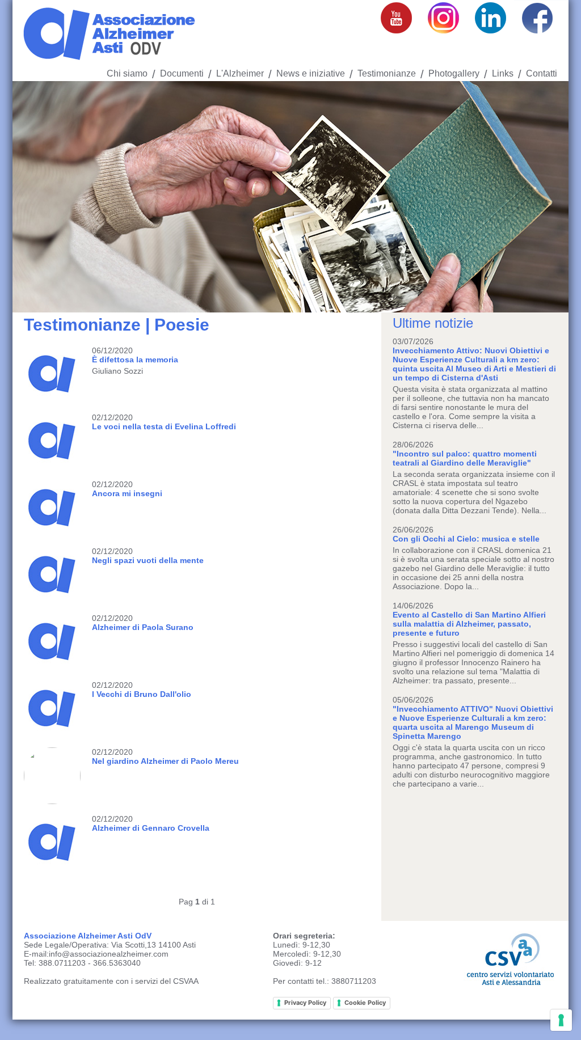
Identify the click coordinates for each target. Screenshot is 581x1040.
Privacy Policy (305, 1003)
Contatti (541, 73)
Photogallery (453, 73)
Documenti (182, 73)
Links (502, 73)
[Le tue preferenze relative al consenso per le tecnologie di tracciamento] (561, 1020)
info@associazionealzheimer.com (109, 953)
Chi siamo (127, 73)
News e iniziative (310, 73)
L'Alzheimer (240, 73)
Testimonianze (386, 73)
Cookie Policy (365, 1003)
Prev (27, 197)
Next (554, 197)
